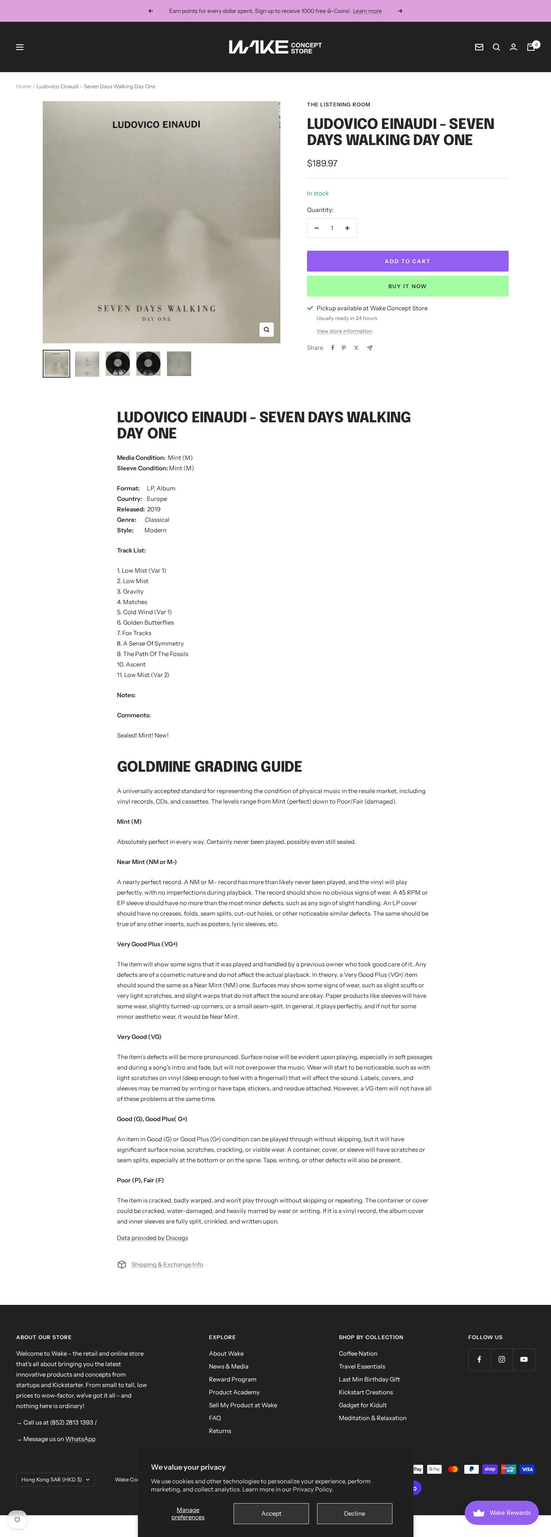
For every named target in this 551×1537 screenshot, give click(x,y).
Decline (354, 1513)
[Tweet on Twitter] (356, 348)
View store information (344, 331)
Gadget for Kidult (363, 1405)
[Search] (496, 47)
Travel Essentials (362, 1366)
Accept (271, 1513)
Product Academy (234, 1392)
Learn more (367, 11)
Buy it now (407, 286)
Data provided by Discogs (152, 1238)
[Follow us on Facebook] (479, 1359)
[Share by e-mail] (369, 348)
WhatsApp (80, 1439)
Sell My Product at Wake (243, 1405)
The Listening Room (339, 104)
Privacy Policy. (313, 1489)
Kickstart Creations (366, 1392)
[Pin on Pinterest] (344, 348)
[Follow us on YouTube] (524, 1359)
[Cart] (531, 47)
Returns (220, 1431)
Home (23, 86)
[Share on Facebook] (332, 348)
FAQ (215, 1418)
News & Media (228, 1366)
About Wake (226, 1353)
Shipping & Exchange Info (167, 1264)
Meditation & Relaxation (373, 1418)
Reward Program (233, 1379)
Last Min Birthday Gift (369, 1379)
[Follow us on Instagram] (501, 1359)
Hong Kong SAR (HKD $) (51, 1479)
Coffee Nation (358, 1353)
